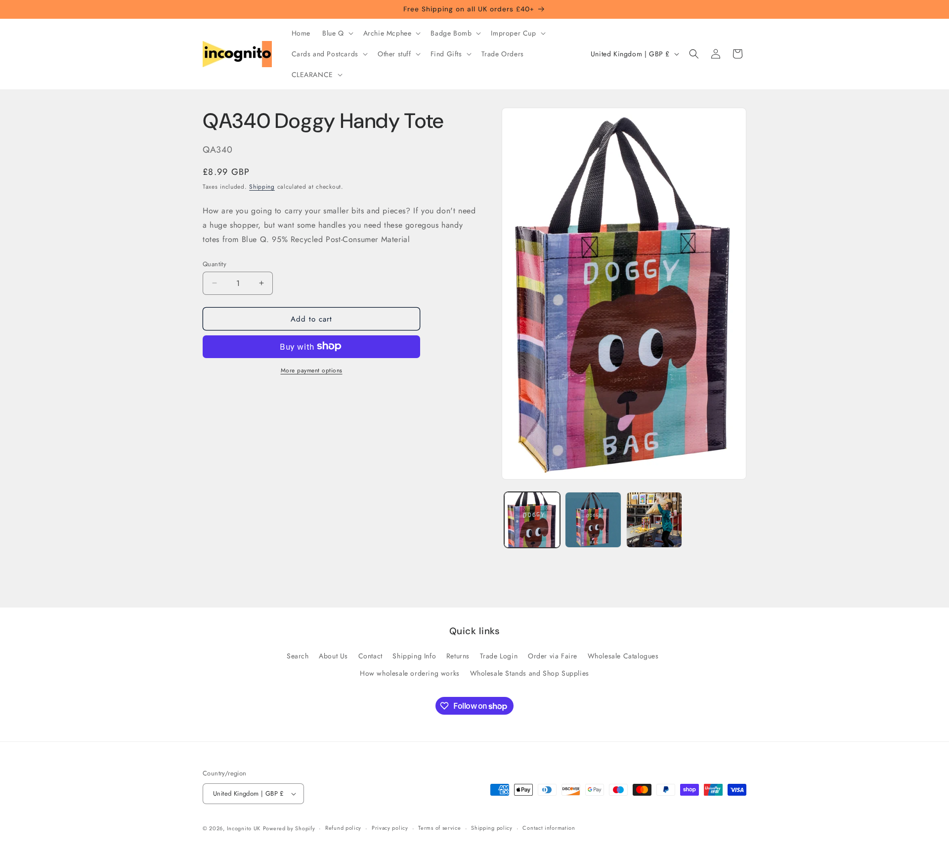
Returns (458, 656)
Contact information (548, 828)
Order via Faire (552, 656)
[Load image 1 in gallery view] (532, 520)
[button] (336, 33)
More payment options (312, 369)
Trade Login (499, 656)
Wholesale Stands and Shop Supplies (529, 673)
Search (298, 656)
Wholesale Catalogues (623, 656)
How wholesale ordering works (410, 673)
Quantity (214, 263)
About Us (333, 656)
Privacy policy (390, 828)
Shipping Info (414, 656)
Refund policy (343, 828)
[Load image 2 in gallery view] (593, 520)
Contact (370, 656)
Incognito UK (243, 828)
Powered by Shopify (289, 828)
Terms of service (439, 828)
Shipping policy (492, 828)
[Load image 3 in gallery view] (654, 520)
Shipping (262, 186)
